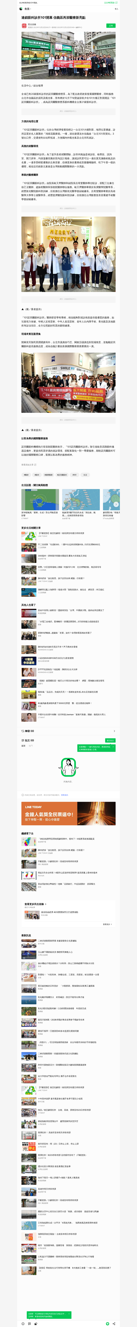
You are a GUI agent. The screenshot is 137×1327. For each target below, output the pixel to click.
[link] (29, 1323)
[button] (23, 1323)
